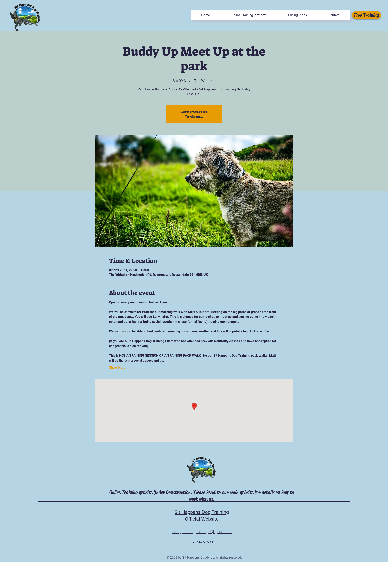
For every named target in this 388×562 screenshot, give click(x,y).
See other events (194, 116)
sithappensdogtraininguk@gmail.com (202, 532)
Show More (117, 367)
